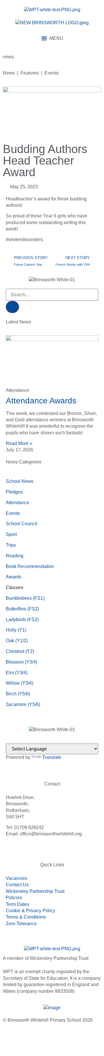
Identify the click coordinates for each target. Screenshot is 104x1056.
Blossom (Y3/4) (21, 662)
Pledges (14, 491)
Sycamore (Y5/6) (23, 704)
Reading (14, 555)
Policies (14, 897)
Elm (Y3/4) (16, 672)
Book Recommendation (30, 566)
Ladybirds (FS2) (22, 619)
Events (13, 513)
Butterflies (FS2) (22, 608)
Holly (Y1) (16, 629)
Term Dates (17, 904)
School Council (21, 523)
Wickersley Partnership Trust (35, 891)
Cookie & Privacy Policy (30, 910)
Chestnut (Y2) (20, 651)
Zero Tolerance (21, 923)
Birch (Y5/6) (18, 693)
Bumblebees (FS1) (25, 598)
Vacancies (16, 878)
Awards (13, 576)
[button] (56, 38)
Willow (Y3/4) (19, 683)
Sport (11, 534)
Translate (51, 757)
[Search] (12, 307)
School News (19, 481)
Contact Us (17, 884)
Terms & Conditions (26, 917)
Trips (11, 545)
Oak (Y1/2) (17, 640)
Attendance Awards (41, 400)
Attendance (17, 502)
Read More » (19, 443)
